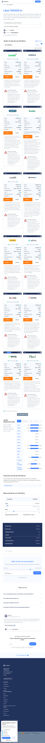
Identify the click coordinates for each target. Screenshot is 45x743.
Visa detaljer (10, 551)
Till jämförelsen (37, 572)
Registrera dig (32, 643)
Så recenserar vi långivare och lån (9, 705)
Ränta (19, 421)
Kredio (25, 106)
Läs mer (17, 76)
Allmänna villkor (6, 711)
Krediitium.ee (36, 733)
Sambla (5, 293)
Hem (4, 4)
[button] (22, 23)
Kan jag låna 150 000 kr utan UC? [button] (11, 602)
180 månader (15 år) (36, 506)
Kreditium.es (27, 733)
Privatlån (5, 688)
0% (5, 512)
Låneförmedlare (6, 686)
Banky (25, 293)
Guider (4, 697)
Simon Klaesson (15, 629)
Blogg (4, 693)
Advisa (25, 236)
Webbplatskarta (6, 715)
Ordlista (4, 703)
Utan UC (36, 421)
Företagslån (5, 684)
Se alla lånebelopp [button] (22, 577)
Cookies (4, 713)
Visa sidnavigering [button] (22, 655)
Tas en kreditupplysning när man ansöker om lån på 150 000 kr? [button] (18, 594)
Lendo (5, 50)
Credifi (5, 173)
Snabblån (5, 690)
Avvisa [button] (13, 737)
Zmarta (5, 106)
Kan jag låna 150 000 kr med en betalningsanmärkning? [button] (16, 607)
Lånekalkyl (5, 701)
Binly (5, 352)
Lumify (5, 236)
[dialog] (9, 731)
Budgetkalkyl (5, 695)
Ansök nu (7, 76)
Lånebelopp (25, 421)
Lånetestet (38, 1)
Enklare (25, 50)
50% (39, 512)
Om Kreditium (5, 709)
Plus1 (25, 352)
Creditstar (19, 460)
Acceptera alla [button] (6, 737)
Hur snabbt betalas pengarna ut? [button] (11, 598)
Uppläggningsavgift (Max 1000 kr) (11, 514)
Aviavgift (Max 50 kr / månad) (28, 514)
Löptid (31, 421)
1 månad (6, 506)
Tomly (25, 173)
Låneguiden (5, 699)
